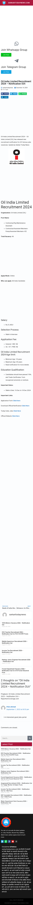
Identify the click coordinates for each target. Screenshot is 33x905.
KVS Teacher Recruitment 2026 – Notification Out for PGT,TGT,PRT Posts (15, 633)
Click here (16, 401)
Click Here (25, 406)
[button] (5, 93)
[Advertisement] (16, 23)
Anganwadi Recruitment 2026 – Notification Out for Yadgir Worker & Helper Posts (16, 784)
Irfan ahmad (11, 707)
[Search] (29, 738)
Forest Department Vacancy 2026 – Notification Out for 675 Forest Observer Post (15, 670)
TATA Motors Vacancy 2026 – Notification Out (16, 749)
